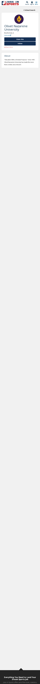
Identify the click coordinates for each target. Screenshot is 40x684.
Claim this (20, 39)
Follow (20, 43)
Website (7, 35)
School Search (30, 10)
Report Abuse (9, 47)
